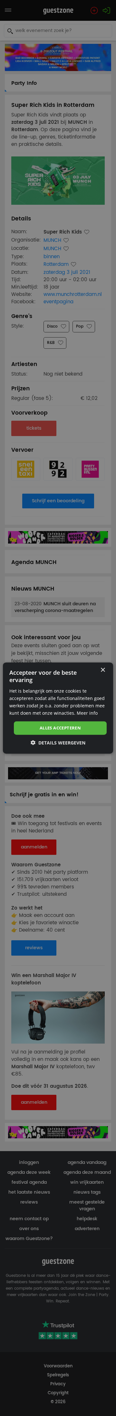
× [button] (102, 670)
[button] (58, 742)
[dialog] (58, 708)
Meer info (87, 713)
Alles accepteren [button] (60, 728)
